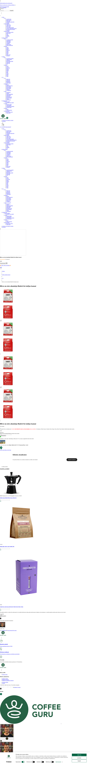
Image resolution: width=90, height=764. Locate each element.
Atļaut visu (79, 754)
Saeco (7, 53)
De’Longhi (8, 67)
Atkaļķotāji (8, 60)
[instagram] (2, 13)
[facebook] (2, 12)
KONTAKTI (2, 6)
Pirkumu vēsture (4, 674)
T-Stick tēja (8, 80)
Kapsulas (7, 22)
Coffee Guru (8, 24)
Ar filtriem (8, 43)
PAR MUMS (7, 6)
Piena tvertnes (8, 88)
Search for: (2, 8)
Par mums (15, 630)
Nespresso (8, 30)
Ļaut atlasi (79, 757)
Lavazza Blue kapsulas (10, 27)
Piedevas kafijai (6, 31)
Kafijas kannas (8, 44)
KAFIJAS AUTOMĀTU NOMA (7, 120)
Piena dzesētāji (8, 87)
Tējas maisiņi (8, 82)
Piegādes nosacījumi (5, 679)
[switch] (33, 762)
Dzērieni (5, 108)
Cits (2, 77)
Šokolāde (7, 147)
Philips (7, 52)
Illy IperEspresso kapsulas (10, 29)
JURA (7, 47)
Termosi (7, 93)
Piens (7, 34)
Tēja (5, 78)
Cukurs (7, 35)
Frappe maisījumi (9, 110)
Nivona (7, 48)
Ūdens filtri (8, 62)
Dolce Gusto (8, 26)
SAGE (7, 73)
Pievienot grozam (3, 435)
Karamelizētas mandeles (10, 106)
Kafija (3, 17)
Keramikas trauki (9, 208)
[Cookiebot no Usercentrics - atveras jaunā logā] (8, 762)
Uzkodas (5, 103)
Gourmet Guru (4, 100)
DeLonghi (8, 50)
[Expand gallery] (1, 320)
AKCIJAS (4, 121)
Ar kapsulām (8, 42)
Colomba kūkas (8, 107)
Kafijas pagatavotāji (9, 45)
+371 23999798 (3, 7)
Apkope (3, 56)
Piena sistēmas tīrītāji (9, 61)
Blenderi (7, 84)
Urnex (7, 76)
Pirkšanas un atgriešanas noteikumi (8, 680)
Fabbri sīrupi (8, 224)
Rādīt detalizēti (58, 761)
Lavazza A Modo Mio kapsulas (11, 28)
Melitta (7, 49)
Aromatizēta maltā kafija (10, 21)
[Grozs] (3, 125)
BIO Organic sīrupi (9, 223)
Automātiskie (8, 40)
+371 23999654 (3, 630)
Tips (5, 18)
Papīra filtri (8, 63)
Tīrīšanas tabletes (9, 59)
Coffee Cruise (8, 25)
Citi (6, 64)
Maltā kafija (8, 132)
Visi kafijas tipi (8, 19)
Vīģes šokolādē (8, 105)
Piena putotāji (8, 86)
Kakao (7, 109)
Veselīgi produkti (7, 101)
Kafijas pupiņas (8, 131)
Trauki (5, 91)
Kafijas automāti (4, 37)
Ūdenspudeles (8, 95)
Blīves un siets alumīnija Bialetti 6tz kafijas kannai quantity (9, 433)
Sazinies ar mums (5, 678)
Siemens (7, 69)
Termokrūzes (8, 92)
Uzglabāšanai (8, 99)
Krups (7, 75)
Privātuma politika (5, 682)
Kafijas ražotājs (6, 23)
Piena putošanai (8, 209)
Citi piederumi (8, 90)
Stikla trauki (8, 96)
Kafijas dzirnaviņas (9, 85)
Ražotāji (5, 46)
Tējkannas (8, 89)
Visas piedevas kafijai (9, 32)
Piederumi (6, 83)
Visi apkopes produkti (9, 58)
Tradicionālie (8, 41)
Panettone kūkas (9, 104)
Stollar (7, 74)
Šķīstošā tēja (8, 193)
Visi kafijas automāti (9, 39)
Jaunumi (3, 683)
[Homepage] (4, 118)
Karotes (7, 98)
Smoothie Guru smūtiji (10, 102)
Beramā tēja (8, 81)
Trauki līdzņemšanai (9, 94)
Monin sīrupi (8, 33)
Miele (7, 72)
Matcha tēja (8, 79)
